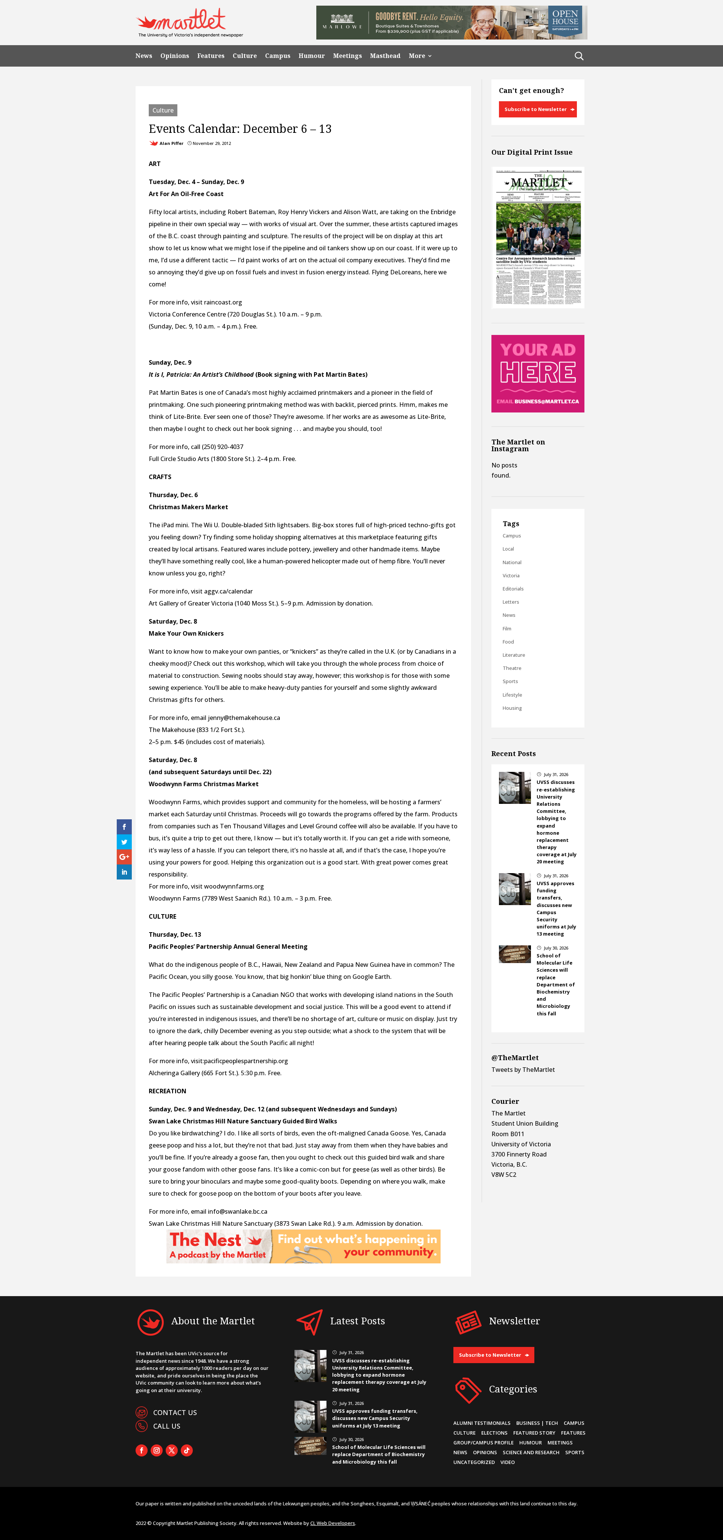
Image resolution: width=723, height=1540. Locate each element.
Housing (512, 708)
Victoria (511, 575)
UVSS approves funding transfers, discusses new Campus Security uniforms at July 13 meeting (375, 1418)
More (417, 56)
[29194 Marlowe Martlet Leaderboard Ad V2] (451, 37)
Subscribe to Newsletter (536, 109)
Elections (494, 1432)
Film (507, 628)
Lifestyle (512, 694)
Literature (514, 654)
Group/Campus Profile (483, 1442)
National (512, 562)
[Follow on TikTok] (187, 1450)
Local (508, 548)
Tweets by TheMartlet (523, 1069)
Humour (312, 56)
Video (507, 1462)
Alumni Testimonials (482, 1423)
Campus (277, 56)
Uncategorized (474, 1462)
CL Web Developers (332, 1523)
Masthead (385, 56)
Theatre (512, 668)
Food (508, 641)
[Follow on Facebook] (142, 1450)
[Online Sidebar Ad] (537, 410)
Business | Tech (537, 1423)
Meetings (347, 56)
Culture (245, 56)
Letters (511, 601)
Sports (510, 681)
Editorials (513, 588)
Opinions (174, 56)
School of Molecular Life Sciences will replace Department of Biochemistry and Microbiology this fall (556, 984)
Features (210, 56)
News (144, 56)
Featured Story (534, 1432)
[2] (303, 1261)
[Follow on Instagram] (157, 1450)
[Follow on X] (172, 1450)
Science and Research (531, 1452)
